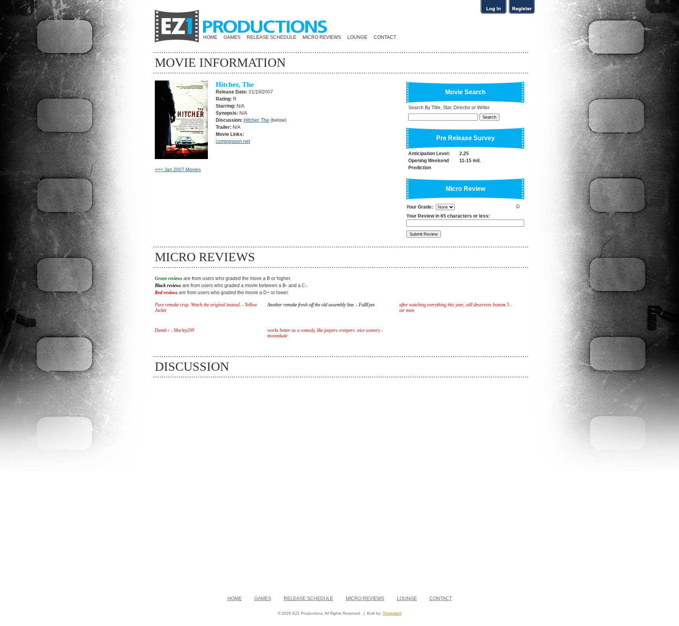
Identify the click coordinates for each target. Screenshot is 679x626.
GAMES (232, 37)
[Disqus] (339, 482)
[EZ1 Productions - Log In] (493, 13)
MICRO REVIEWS (322, 37)
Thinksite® (392, 613)
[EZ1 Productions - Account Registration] (522, 13)
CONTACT (385, 37)
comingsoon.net (233, 141)
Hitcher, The (256, 120)
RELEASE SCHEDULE (271, 37)
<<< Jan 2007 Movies (178, 169)
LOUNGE (357, 37)
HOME (210, 37)
